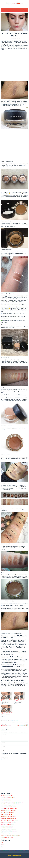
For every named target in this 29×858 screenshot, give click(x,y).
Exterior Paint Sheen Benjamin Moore (8, 818)
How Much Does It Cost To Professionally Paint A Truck (12, 802)
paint (6, 720)
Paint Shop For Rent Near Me (7, 795)
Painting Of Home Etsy (5, 833)
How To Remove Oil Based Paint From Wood (10, 804)
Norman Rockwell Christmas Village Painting (9, 820)
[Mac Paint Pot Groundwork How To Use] (19, 695)
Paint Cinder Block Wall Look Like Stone (9, 831)
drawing (2, 844)
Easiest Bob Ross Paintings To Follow (8, 806)
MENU (25, 10)
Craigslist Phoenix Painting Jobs (7, 824)
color (2, 842)
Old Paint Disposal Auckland (22, 725)
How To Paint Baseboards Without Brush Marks (10, 835)
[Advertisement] (14, 65)
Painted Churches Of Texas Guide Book (9, 808)
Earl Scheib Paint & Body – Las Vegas (8, 822)
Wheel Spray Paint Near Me (6, 814)
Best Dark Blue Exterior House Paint (8, 810)
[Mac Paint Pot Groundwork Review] (6, 695)
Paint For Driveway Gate (6, 800)
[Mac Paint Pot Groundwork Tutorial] (6, 708)
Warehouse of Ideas (14, 3)
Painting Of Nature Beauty (6, 725)
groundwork (13, 720)
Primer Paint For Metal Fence (7, 826)
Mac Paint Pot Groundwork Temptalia (8, 829)
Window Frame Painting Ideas (7, 837)
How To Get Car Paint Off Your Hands (8, 816)
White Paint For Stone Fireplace (7, 812)
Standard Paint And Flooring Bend (7, 797)
